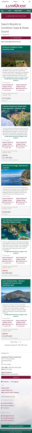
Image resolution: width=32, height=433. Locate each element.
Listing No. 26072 (6, 95)
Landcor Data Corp (6, 390)
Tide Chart (6, 408)
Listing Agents (6, 82)
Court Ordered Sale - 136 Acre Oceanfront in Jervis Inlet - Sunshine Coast (13, 283)
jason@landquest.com (9, 88)
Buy (2, 11)
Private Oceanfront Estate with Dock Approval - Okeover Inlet (14, 107)
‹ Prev (15, 342)
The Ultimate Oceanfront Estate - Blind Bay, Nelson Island (15, 221)
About (29, 11)
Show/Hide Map (17, 38)
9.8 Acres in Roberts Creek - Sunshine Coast (12, 48)
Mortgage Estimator (8, 415)
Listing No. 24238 (6, 267)
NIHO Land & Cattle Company (10, 392)
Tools (15, 1)
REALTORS (18, 11)
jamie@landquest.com (22, 88)
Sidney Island (5, 388)
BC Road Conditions (8, 405)
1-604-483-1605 (21, 90)
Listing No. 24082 (6, 331)
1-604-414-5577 (7, 90)
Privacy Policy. (18, 432)
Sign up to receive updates (16, 426)
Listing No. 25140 (6, 208)
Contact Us (5, 1)
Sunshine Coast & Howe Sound (9, 93)
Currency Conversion (8, 418)
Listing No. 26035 (6, 152)
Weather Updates (8, 403)
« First (12, 342)
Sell (10, 11)
